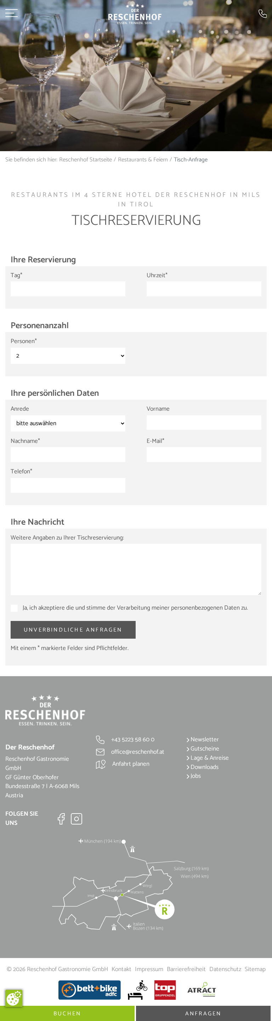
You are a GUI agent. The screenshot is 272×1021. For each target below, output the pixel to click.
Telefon (21, 472)
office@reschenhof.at (137, 752)
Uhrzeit (157, 275)
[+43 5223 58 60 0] (263, 13)
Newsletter (204, 740)
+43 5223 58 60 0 (132, 740)
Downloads (204, 767)
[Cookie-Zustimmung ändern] (13, 998)
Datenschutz (225, 969)
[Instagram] (76, 818)
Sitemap (255, 969)
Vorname (158, 409)
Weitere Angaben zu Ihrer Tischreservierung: (67, 538)
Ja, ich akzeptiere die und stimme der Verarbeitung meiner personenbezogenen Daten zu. (134, 608)
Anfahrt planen (130, 764)
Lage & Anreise (209, 758)
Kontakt (121, 969)
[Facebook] (61, 818)
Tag (16, 275)
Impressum (149, 969)
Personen (24, 341)
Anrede (20, 409)
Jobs (195, 776)
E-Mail (155, 441)
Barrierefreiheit (186, 969)
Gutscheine (204, 749)
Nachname (25, 441)
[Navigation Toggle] (11, 13)
